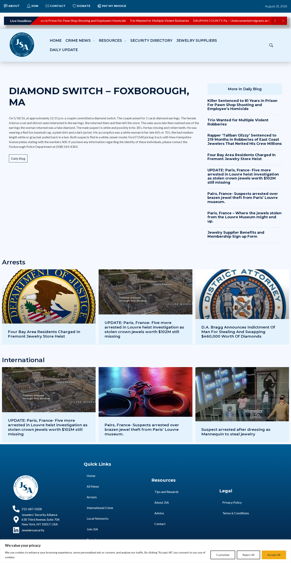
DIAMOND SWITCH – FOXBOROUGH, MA (99, 96)
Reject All (248, 554)
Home (91, 476)
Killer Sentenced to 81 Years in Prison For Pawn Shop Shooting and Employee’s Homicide (242, 105)
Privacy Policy (232, 502)
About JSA (161, 502)
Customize (222, 554)
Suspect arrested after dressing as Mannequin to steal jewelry (235, 431)
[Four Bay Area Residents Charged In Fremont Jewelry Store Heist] (49, 307)
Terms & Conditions (235, 513)
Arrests (92, 497)
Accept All (273, 554)
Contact (159, 524)
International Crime (100, 508)
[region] (145, 551)
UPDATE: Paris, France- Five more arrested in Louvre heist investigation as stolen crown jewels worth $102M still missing (243, 176)
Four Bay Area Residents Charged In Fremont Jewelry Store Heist (241, 157)
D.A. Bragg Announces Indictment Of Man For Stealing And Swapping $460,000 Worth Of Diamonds (238, 332)
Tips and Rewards (166, 492)
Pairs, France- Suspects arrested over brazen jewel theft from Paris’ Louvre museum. (242, 198)
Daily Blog (18, 158)
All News (93, 486)
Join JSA (92, 529)
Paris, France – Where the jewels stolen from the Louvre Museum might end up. (244, 217)
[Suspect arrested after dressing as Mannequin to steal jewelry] (242, 404)
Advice (159, 513)
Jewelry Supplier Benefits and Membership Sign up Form (235, 234)
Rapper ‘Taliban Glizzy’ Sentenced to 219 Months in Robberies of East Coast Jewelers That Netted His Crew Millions (244, 139)
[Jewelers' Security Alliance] (22, 44)
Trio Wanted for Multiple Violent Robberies (152, 20)
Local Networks (97, 518)
